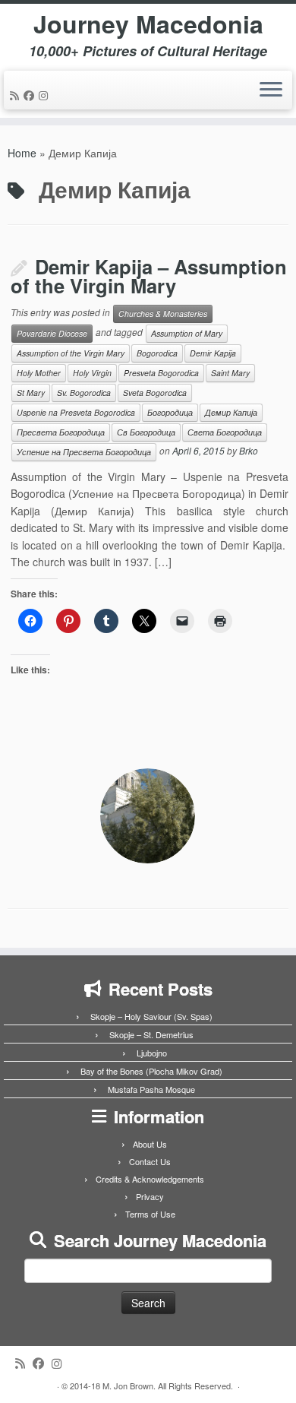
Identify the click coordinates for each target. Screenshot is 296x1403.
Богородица (170, 412)
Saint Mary (230, 372)
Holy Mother (39, 372)
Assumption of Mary (186, 333)
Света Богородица (224, 432)
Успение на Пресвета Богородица (84, 452)
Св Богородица (146, 432)
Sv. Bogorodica (84, 392)
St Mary (31, 392)
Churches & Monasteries (162, 313)
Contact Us (150, 1161)
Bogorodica (157, 353)
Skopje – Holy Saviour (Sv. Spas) (151, 1016)
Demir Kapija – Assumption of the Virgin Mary (149, 276)
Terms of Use (150, 1214)
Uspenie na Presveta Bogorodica (76, 412)
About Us (150, 1144)
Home (22, 152)
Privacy (150, 1196)
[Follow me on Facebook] (31, 95)
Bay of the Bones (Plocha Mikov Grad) (151, 1071)
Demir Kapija (213, 353)
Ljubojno (152, 1053)
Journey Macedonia (148, 23)
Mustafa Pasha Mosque (151, 1089)
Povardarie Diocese (52, 333)
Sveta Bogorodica (155, 392)
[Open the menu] (271, 90)
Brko (248, 450)
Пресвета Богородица (61, 432)
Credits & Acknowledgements (150, 1179)
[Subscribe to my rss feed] (17, 95)
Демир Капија (231, 412)
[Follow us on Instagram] (45, 95)
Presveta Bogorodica (161, 372)
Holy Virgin (92, 372)
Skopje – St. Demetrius (151, 1034)
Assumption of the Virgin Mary (70, 353)
